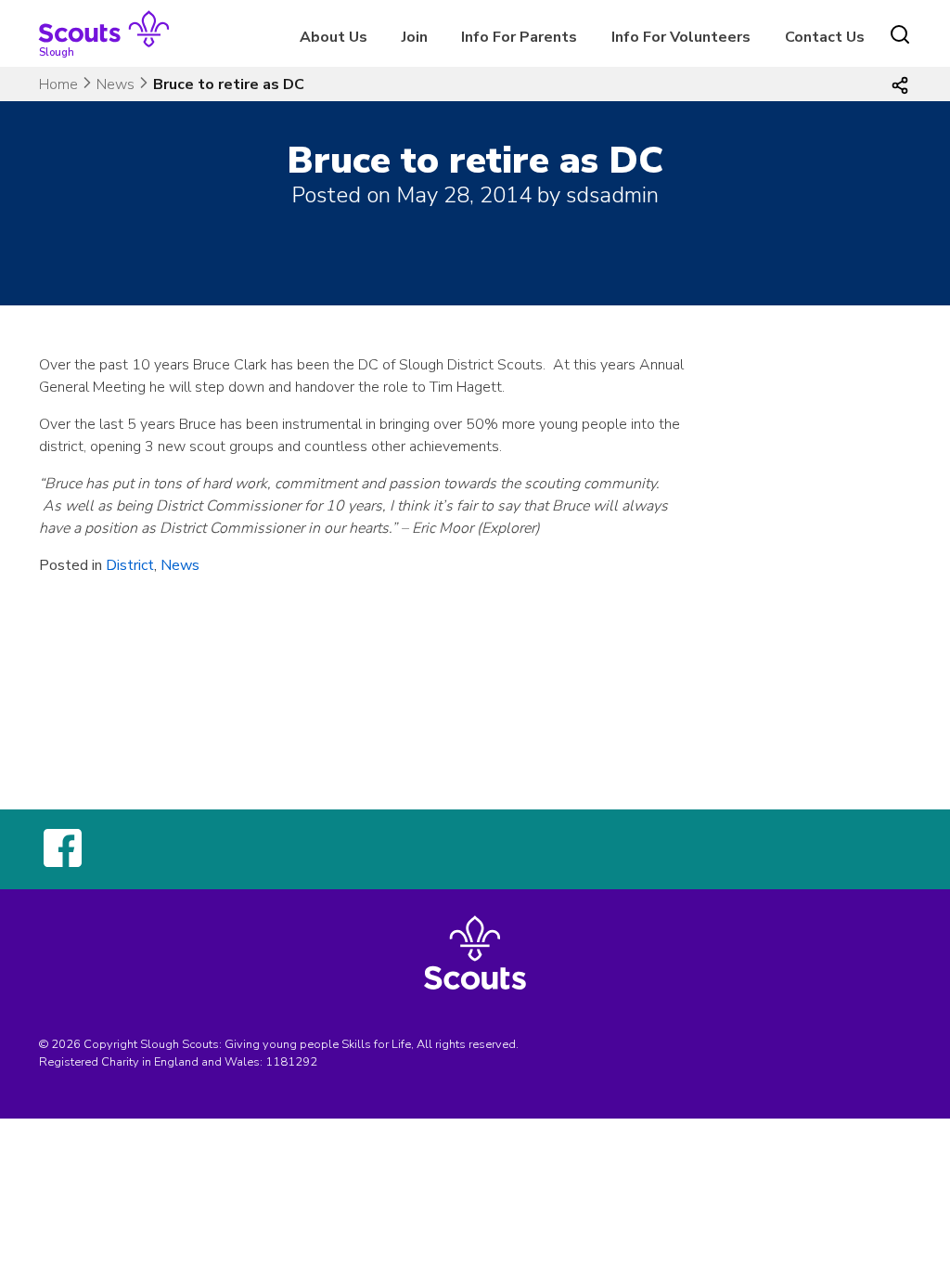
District (130, 565)
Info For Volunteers (681, 37)
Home (58, 84)
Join (415, 37)
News (115, 84)
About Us (333, 37)
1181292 (291, 1062)
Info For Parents (519, 37)
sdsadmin (612, 195)
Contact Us (825, 37)
